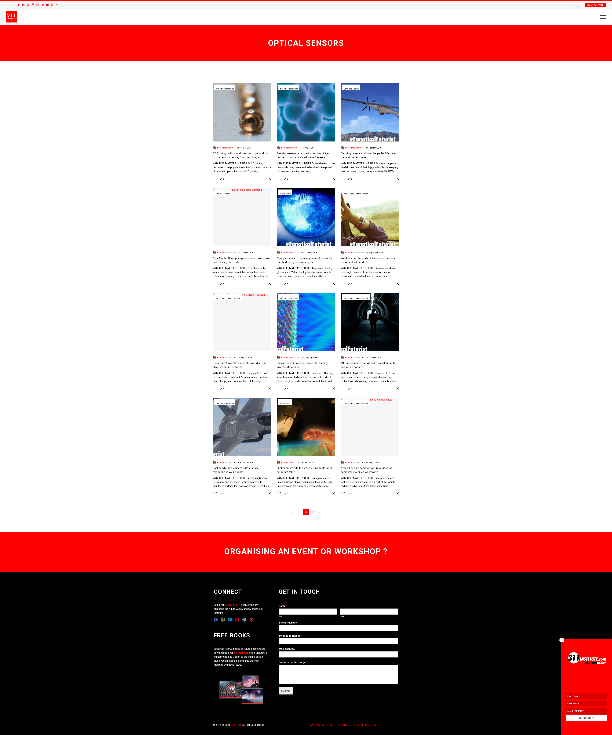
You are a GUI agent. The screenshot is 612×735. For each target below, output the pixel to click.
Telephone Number (290, 635)
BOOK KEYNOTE (595, 5)
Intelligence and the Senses (356, 194)
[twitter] (244, 620)
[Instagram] (33, 5)
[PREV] (292, 512)
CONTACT (314, 724)
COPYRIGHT (329, 724)
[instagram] (223, 620)
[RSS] (37, 5)
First (281, 616)
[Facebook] (18, 5)
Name (283, 606)
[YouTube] (47, 5)
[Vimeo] (42, 5)
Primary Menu (603, 17)
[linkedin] (230, 620)
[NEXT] (320, 512)
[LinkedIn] (23, 5)
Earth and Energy (351, 89)
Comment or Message (293, 662)
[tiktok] (237, 620)
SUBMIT (285, 690)
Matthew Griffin (226, 148)
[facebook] (216, 620)
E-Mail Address (289, 622)
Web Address (287, 648)
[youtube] (252, 620)
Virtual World (285, 194)
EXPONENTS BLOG (348, 724)
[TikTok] (57, 5)
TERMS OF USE (369, 724)
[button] (270, 178)
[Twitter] (28, 5)
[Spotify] (52, 5)
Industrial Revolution (225, 89)
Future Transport (223, 194)
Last (342, 616)
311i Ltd (236, 724)
